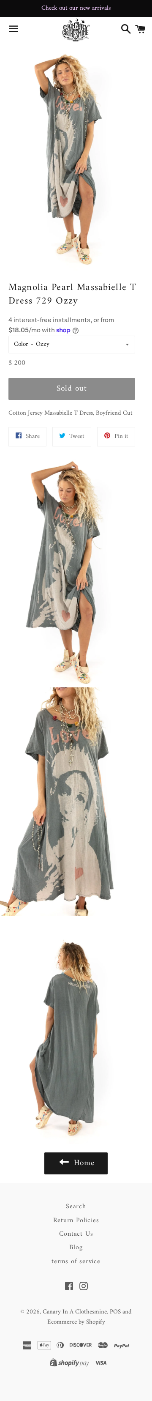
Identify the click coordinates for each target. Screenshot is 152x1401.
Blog (75, 1247)
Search (76, 1206)
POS (115, 1312)
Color (21, 344)
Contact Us (76, 1234)
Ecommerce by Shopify (76, 1322)
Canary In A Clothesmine (75, 1312)
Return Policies (76, 1220)
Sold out (72, 389)
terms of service (76, 1261)
